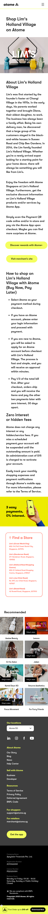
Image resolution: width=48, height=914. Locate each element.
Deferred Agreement (17, 798)
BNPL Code (12, 802)
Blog (9, 756)
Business (11, 775)
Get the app (16, 834)
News (9, 760)
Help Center (13, 763)
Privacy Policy (14, 794)
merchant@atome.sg (17, 821)
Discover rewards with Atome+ (26, 245)
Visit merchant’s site (21, 258)
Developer (12, 779)
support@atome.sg (16, 813)
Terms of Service (15, 790)
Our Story (12, 752)
